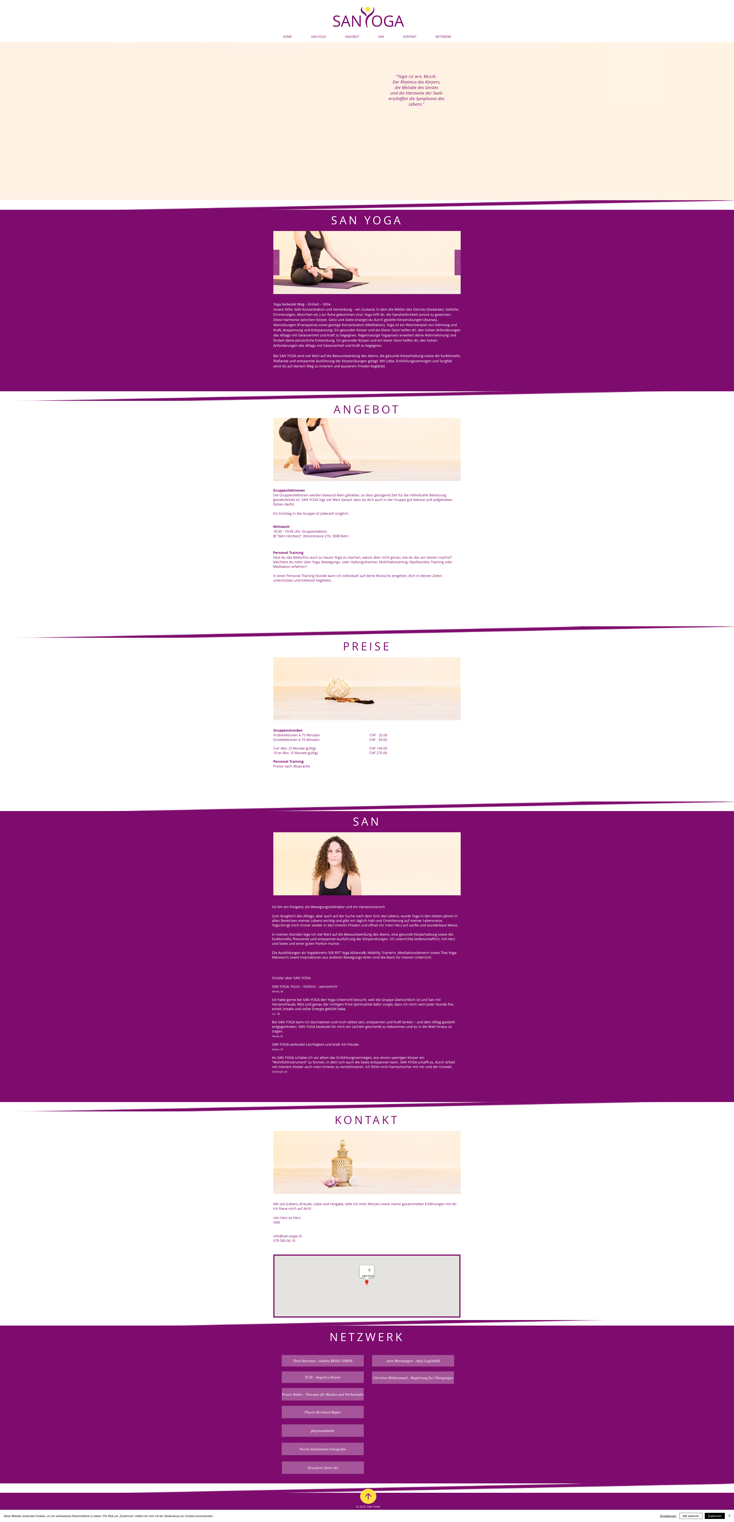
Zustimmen (715, 1516)
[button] (367, 262)
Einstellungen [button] (668, 1516)
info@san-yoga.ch (287, 1236)
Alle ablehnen (691, 1516)
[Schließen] (729, 1516)
